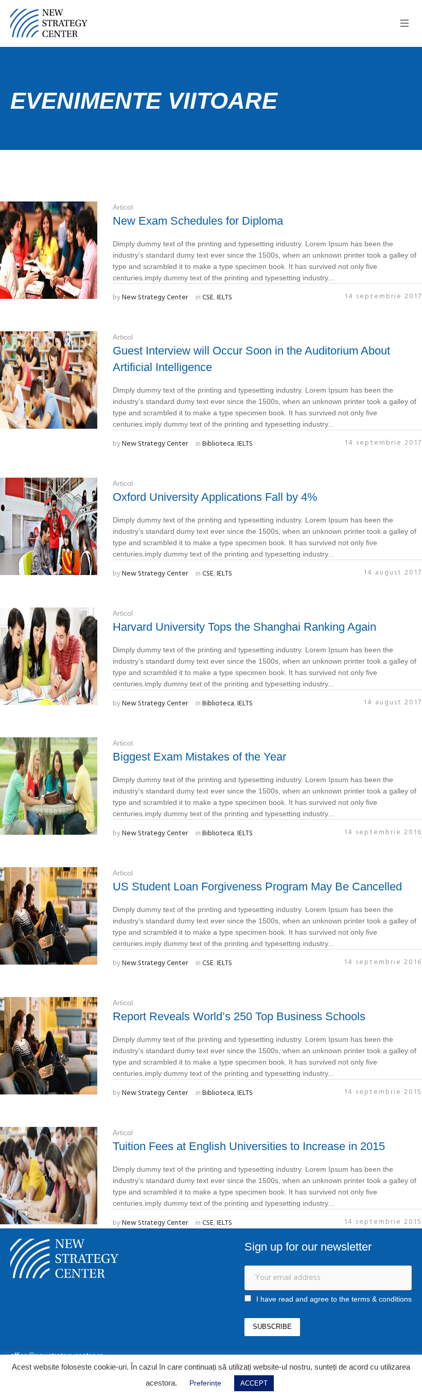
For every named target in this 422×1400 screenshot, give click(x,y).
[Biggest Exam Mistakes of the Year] (48, 786)
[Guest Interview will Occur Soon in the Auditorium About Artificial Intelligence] (48, 380)
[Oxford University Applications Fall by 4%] (48, 526)
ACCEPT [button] (254, 1383)
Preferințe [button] (205, 1383)
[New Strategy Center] (64, 1258)
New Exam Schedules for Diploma (198, 220)
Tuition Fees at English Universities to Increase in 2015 (249, 1146)
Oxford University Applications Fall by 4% (215, 497)
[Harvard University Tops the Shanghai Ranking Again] (48, 656)
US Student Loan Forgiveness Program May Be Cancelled (257, 886)
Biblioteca (218, 444)
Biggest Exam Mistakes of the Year (199, 756)
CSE (208, 297)
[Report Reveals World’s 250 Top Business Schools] (48, 1045)
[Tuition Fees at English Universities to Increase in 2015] (48, 1175)
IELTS (224, 297)
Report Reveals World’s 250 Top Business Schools (239, 1016)
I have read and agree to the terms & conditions (334, 1299)
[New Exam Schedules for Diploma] (48, 250)
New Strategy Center (155, 297)
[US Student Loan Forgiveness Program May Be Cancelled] (48, 916)
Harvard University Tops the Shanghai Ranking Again (244, 626)
